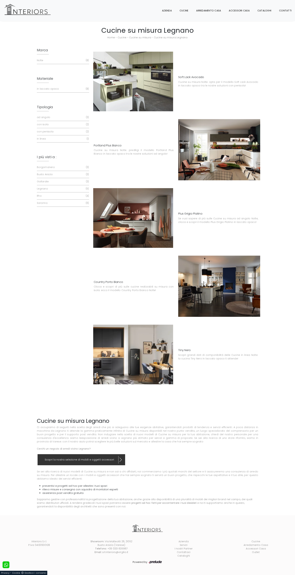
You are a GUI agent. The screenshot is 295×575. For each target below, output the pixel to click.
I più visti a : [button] (46, 157)
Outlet (256, 552)
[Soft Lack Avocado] (133, 81)
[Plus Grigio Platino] (133, 218)
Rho (62, 196)
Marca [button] (42, 50)
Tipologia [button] (45, 107)
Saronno (62, 203)
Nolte (62, 60)
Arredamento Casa (208, 10)
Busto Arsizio (62, 174)
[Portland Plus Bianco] (219, 149)
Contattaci (184, 552)
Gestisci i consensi (35, 572)
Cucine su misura (140, 37)
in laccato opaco (62, 88)
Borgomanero (62, 167)
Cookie (16, 572)
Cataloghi (264, 10)
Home (111, 37)
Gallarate (62, 181)
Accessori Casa (239, 10)
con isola (62, 124)
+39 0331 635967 (118, 548)
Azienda (167, 10)
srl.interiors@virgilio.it (115, 552)
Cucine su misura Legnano (171, 37)
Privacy (5, 572)
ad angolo (62, 117)
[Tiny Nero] (133, 354)
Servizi (183, 545)
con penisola (62, 131)
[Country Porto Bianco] (219, 286)
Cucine (184, 10)
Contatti (285, 10)
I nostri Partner (184, 548)
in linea (62, 138)
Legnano (62, 188)
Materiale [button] (45, 78)
